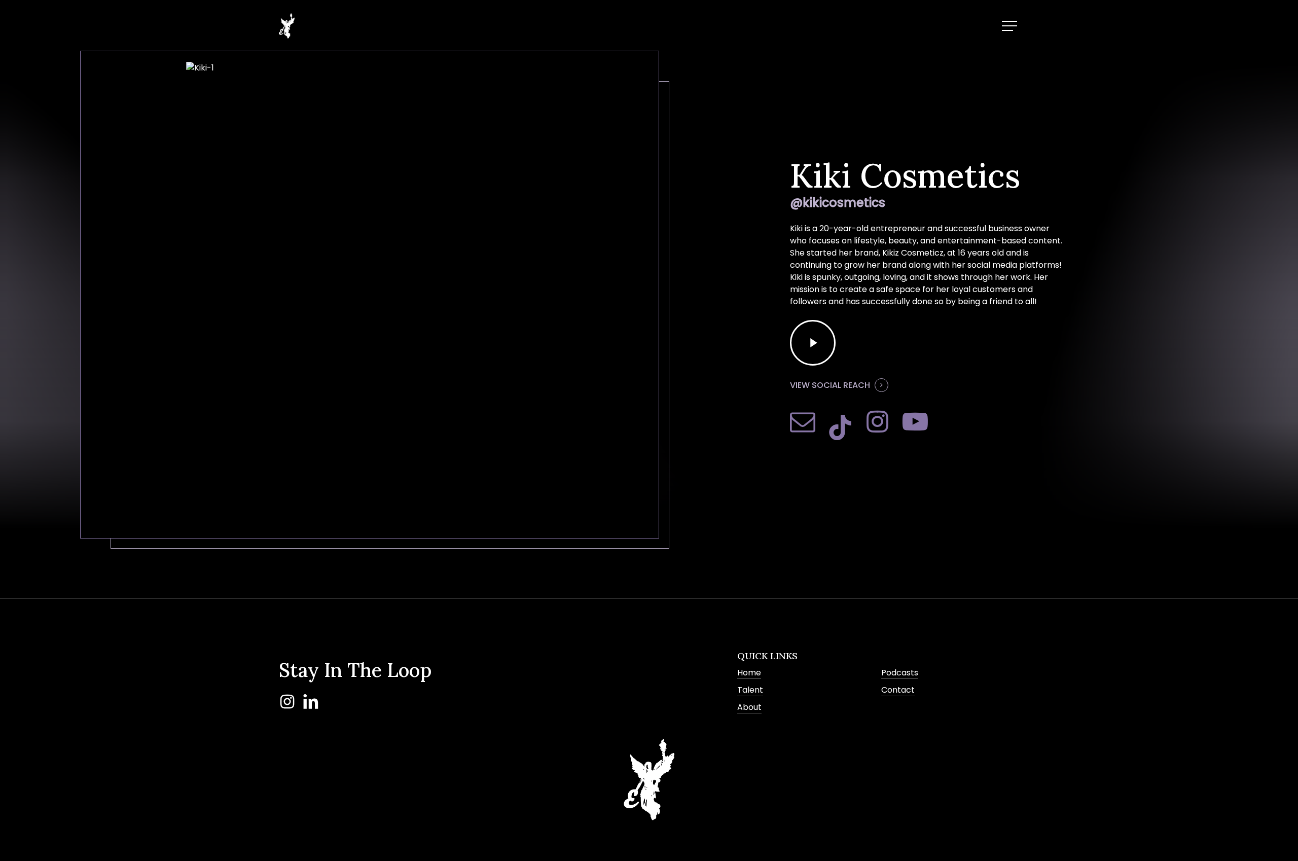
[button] (1010, 26)
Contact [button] (898, 690)
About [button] (749, 707)
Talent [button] (750, 690)
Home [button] (749, 672)
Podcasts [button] (899, 672)
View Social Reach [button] (830, 385)
